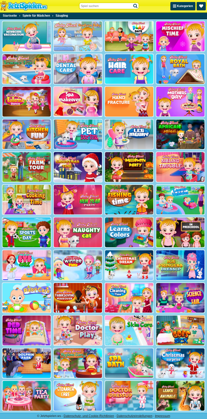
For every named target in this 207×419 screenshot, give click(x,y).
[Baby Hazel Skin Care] (129, 330)
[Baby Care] (26, 298)
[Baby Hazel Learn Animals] (180, 395)
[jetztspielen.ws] (24, 6)
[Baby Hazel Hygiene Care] (78, 363)
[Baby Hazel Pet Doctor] (78, 134)
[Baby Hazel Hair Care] (129, 69)
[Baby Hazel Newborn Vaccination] (26, 36)
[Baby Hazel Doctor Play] (78, 330)
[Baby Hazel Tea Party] (26, 395)
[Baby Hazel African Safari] (180, 134)
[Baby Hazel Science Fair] (180, 298)
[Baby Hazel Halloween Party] (129, 167)
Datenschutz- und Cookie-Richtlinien (89, 416)
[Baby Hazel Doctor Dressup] (129, 395)
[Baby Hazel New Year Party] (78, 199)
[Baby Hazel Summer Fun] (26, 69)
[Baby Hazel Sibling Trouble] (180, 167)
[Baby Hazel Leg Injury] (129, 134)
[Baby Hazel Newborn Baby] (78, 36)
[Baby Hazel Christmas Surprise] (180, 363)
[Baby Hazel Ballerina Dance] (26, 101)
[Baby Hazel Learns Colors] (129, 232)
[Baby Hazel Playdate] (129, 36)
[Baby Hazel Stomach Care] (78, 395)
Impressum (162, 416)
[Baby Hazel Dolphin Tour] (26, 363)
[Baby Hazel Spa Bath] (129, 363)
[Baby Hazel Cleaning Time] (129, 298)
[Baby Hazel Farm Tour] (26, 167)
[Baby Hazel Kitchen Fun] (26, 134)
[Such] (136, 6)
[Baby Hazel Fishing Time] (129, 199)
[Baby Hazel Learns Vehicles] (180, 199)
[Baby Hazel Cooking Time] (26, 199)
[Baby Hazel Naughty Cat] (78, 232)
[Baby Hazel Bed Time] (26, 330)
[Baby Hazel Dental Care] (78, 69)
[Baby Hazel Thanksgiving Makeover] (78, 298)
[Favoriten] (201, 6)
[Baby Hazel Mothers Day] (180, 101)
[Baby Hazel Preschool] (180, 232)
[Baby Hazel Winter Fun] (78, 265)
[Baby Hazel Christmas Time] (78, 167)
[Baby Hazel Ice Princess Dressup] (180, 265)
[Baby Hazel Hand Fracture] (129, 101)
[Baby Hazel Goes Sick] (180, 330)
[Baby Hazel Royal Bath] (180, 69)
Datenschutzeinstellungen (134, 416)
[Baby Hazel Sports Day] (26, 232)
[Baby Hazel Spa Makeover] (78, 101)
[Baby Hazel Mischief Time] (180, 36)
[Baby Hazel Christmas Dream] (129, 265)
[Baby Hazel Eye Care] (26, 265)
